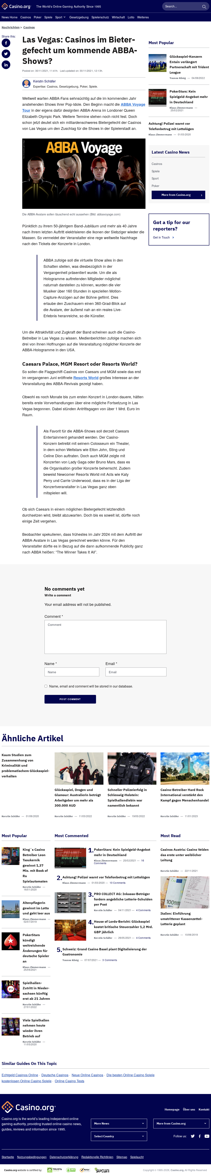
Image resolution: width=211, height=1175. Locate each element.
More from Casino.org (176, 195)
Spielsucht (137, 1157)
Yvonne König (178, 78)
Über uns (189, 1109)
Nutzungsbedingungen (32, 1157)
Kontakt (204, 1109)
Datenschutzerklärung (64, 1157)
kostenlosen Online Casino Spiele (27, 1081)
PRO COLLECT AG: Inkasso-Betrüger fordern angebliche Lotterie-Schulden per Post (123, 899)
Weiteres (143, 17)
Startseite (8, 1157)
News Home (10, 17)
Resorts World (85, 377)
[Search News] (204, 6)
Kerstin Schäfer (44, 81)
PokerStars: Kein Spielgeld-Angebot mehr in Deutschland (189, 96)
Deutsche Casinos (54, 1075)
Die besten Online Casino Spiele (131, 1075)
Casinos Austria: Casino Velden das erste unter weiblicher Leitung (185, 854)
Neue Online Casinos (87, 1075)
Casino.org (177, 1170)
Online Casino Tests (69, 1081)
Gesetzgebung (79, 17)
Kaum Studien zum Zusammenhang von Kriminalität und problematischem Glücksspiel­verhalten (25, 765)
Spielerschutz (100, 17)
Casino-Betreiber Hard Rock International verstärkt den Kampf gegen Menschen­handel (185, 795)
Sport (58, 17)
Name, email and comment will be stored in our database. (91, 686)
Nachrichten (11, 27)
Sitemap (121, 1157)
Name (51, 663)
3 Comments (109, 960)
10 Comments (118, 882)
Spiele (48, 17)
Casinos (25, 17)
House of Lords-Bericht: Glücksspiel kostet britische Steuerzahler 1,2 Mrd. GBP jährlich (123, 926)
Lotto (131, 17)
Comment (54, 616)
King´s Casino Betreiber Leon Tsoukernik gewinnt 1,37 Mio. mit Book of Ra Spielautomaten (35, 865)
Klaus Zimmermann (181, 107)
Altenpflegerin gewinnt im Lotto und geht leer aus (36, 908)
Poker (37, 17)
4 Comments (143, 910)
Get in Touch (162, 237)
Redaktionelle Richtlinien (97, 1157)
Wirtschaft (118, 17)
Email (111, 663)
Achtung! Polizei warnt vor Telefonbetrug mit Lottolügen (106, 877)
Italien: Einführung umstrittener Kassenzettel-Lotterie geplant (181, 918)
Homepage (172, 1109)
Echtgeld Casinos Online (20, 1075)
